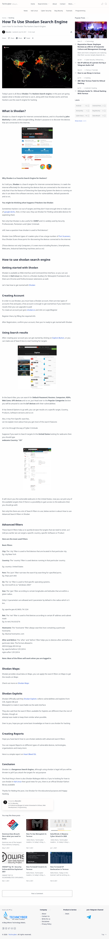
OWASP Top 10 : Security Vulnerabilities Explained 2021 (12, 869)
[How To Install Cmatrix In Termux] (37, 858)
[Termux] (89, 70)
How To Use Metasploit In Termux (36, 835)
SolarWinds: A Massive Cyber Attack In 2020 (59, 835)
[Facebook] (3, 928)
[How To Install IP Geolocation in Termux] (61, 858)
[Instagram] (6, 928)
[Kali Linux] (34, 11)
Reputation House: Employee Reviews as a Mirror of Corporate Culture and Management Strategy (92, 46)
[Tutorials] (69, 11)
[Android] (88, 88)
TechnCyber (45, 934)
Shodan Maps (23, 683)
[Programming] (80, 11)
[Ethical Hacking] (101, 60)
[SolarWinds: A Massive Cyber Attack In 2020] (61, 825)
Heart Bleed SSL (30, 754)
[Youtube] (12, 928)
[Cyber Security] (46, 11)
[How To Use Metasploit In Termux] (37, 825)
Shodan (32, 285)
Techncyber (6, 4)
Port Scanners (64, 236)
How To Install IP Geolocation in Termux (59, 868)
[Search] (105, 3)
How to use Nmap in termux (89, 73)
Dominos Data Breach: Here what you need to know (11, 836)
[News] (26, 11)
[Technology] (90, 41)
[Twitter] (9, 928)
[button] (102, 3)
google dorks (9, 212)
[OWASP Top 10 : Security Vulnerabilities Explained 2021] (13, 858)
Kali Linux (17, 781)
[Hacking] (87, 78)
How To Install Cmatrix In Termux (36, 868)
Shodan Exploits (30, 699)
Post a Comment (37, 893)
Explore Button (58, 338)
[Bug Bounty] (58, 11)
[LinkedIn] (15, 928)
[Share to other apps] (33, 38)
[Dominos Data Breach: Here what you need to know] (13, 825)
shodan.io (31, 310)
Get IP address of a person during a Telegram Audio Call (92, 64)
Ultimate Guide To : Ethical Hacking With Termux (92, 92)
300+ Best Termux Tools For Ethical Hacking (91, 82)
